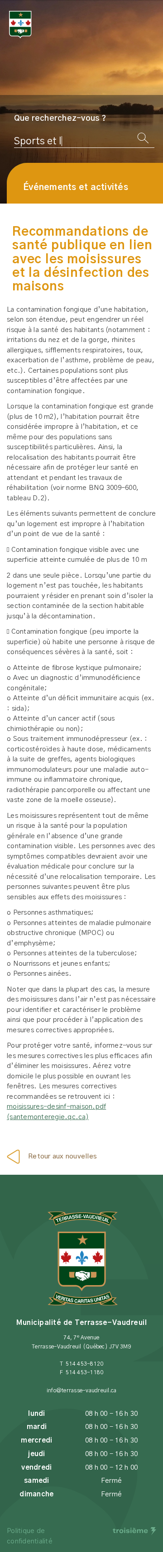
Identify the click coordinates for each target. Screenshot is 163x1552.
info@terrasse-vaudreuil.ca (82, 1390)
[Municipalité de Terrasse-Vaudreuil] (20, 24)
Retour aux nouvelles (62, 1156)
